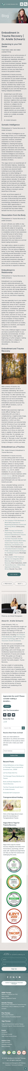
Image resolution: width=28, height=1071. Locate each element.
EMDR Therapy (6, 992)
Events (4, 1030)
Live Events (4, 1032)
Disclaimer (8, 1065)
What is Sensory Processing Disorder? (11, 1016)
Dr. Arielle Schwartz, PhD (12, 4)
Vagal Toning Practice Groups (9, 1036)
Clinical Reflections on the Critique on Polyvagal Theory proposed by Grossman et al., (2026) (13, 767)
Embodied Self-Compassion (11, 792)
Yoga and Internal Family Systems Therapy (12, 1024)
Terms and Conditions (17, 1065)
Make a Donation (6, 1046)
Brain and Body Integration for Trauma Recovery (14, 1004)
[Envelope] (13, 714)
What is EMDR (5, 996)
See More (14, 574)
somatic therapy (7, 476)
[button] (21, 4)
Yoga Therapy (6, 1021)
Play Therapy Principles (8, 1014)
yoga (7, 470)
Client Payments (6, 1042)
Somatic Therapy (7, 1003)
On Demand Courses (7, 1034)
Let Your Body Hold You (10, 773)
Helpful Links (6, 1040)
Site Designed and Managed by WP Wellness (14, 1063)
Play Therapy (6, 1013)
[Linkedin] (9, 714)
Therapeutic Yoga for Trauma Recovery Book (13, 1026)
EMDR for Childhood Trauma (9, 998)
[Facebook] (4, 714)
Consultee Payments (7, 1044)
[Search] (23, 728)
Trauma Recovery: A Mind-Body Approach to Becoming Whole (15, 567)
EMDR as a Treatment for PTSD (10, 994)
